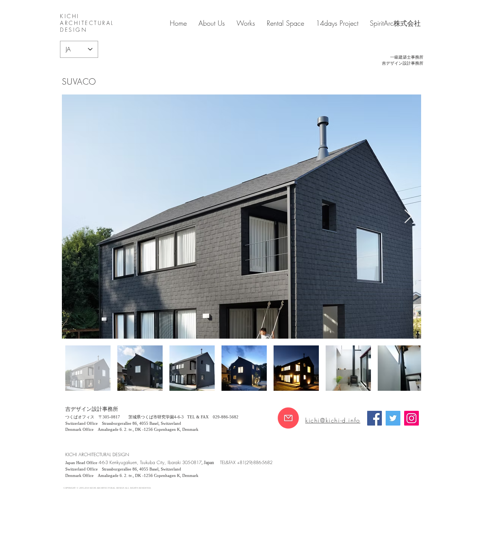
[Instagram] (411, 418)
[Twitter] (393, 418)
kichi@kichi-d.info (332, 420)
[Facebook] (374, 418)
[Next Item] (408, 216)
